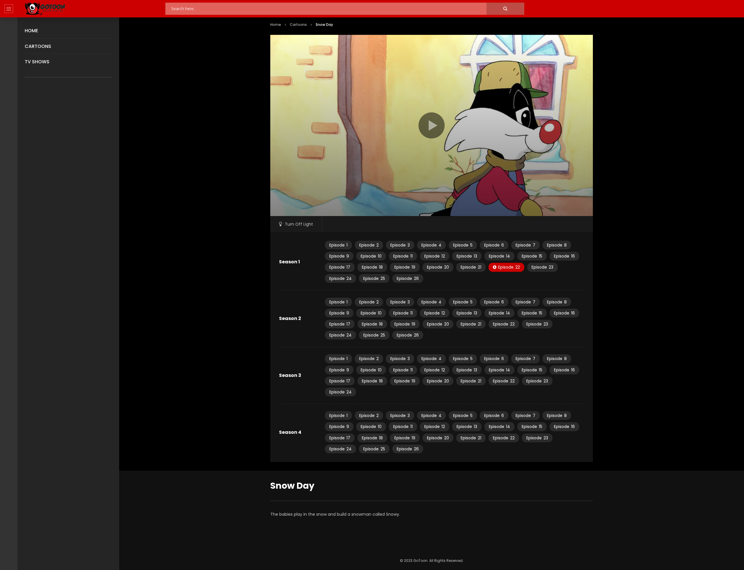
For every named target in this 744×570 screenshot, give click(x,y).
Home (31, 30)
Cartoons (38, 46)
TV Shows (37, 61)
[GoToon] (45, 8)
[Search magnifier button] (505, 9)
